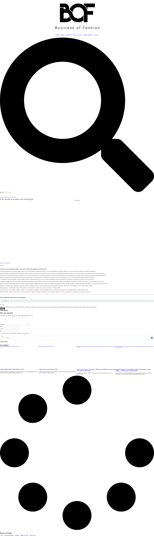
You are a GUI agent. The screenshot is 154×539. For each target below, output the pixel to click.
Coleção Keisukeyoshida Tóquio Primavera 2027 (12, 369)
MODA (74, 35)
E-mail (1, 328)
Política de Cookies (24, 535)
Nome (1, 326)
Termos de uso (32, 535)
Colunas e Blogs (13, 197)
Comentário (2, 324)
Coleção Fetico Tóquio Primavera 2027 (48, 369)
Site (0, 330)
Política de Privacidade (9, 535)
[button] (77, 115)
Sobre (2, 535)
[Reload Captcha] (152, 338)
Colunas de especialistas (4, 197)
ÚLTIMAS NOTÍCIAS (88, 35)
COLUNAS (79, 35)
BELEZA (63, 35)
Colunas (2, 308)
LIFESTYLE (69, 35)
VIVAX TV (96, 35)
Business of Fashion (6, 533)
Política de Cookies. (57, 537)
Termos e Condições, (40, 537)
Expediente (17, 535)
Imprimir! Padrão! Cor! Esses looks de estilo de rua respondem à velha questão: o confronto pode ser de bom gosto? (133, 370)
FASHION (57, 35)
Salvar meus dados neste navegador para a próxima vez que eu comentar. (15, 333)
